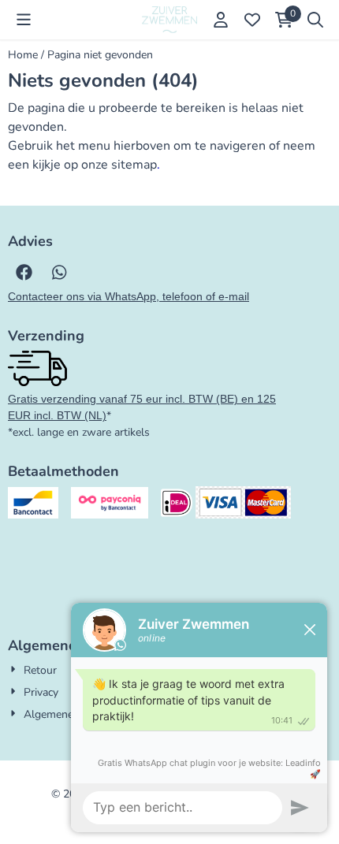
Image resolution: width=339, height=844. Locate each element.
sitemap (134, 164)
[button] (23, 20)
